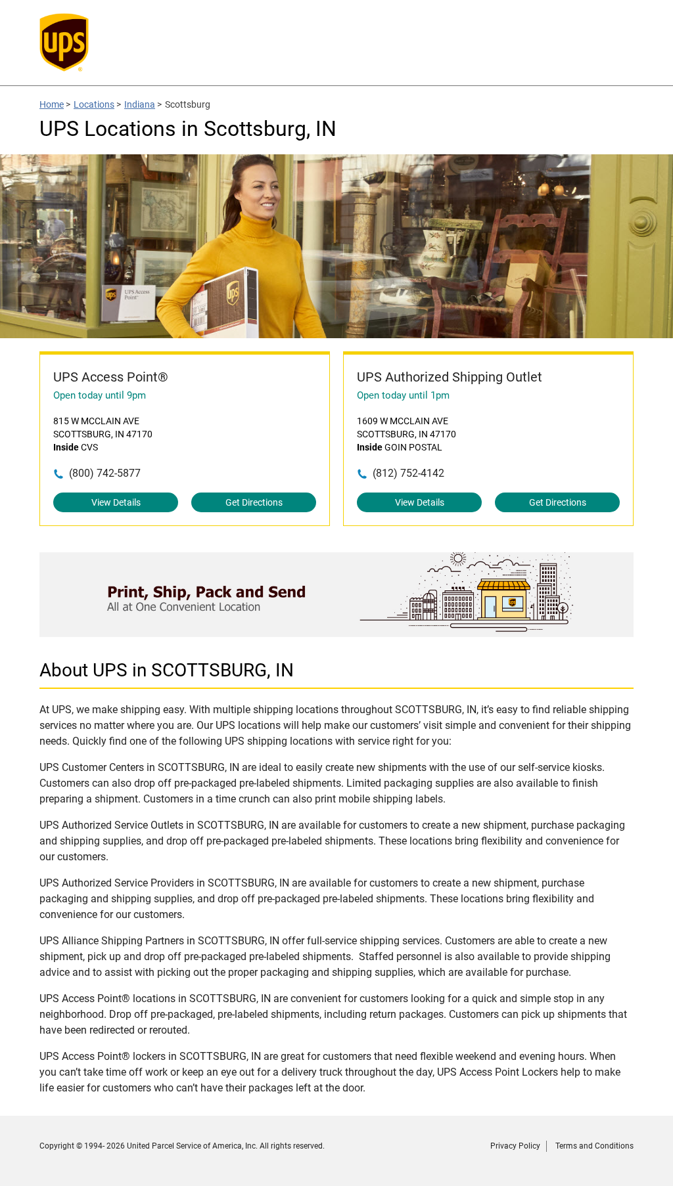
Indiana (139, 104)
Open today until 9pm (99, 395)
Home (51, 104)
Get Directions (254, 502)
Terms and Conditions (594, 1146)
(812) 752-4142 (408, 473)
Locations (94, 104)
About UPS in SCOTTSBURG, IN (166, 670)
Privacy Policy (515, 1146)
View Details (116, 502)
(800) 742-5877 (105, 473)
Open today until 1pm (403, 395)
